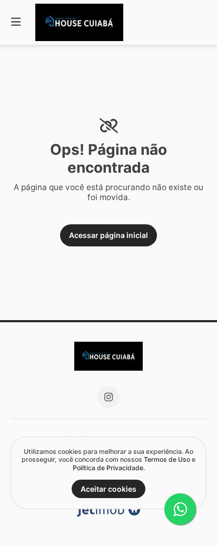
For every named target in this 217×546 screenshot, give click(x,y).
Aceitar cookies (108, 488)
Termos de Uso (167, 459)
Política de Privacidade (108, 468)
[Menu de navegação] (16, 22)
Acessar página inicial (108, 235)
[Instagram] (108, 397)
